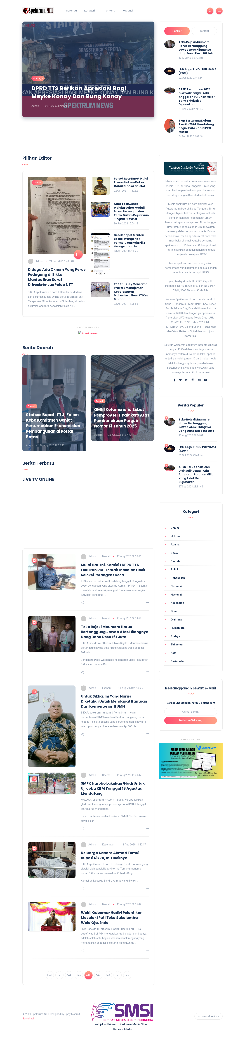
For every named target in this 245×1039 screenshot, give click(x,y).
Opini (174, 611)
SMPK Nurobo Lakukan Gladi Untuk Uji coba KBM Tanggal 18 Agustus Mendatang (113, 788)
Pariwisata (177, 661)
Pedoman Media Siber (134, 1024)
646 (88, 975)
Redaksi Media (122, 1029)
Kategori (89, 10)
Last (127, 975)
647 (98, 975)
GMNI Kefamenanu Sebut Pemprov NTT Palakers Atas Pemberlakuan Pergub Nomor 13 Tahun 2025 (121, 418)
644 (69, 975)
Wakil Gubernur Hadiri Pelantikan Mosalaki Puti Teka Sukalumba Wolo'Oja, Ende (112, 917)
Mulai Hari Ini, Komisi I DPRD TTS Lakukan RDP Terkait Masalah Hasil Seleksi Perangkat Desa (113, 569)
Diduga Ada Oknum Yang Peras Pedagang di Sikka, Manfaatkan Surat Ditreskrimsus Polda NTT (57, 277)
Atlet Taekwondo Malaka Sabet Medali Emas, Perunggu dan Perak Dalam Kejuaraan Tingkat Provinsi (131, 211)
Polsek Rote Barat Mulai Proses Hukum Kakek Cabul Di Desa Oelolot (131, 182)
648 (108, 975)
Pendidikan (178, 578)
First (49, 975)
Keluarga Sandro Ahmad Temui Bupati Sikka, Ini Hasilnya (110, 855)
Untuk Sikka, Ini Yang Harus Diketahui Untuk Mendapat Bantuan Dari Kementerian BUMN (114, 701)
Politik (175, 569)
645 (79, 975)
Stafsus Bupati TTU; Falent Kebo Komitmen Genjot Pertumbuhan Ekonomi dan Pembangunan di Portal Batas (53, 426)
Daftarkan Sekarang (190, 720)
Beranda (71, 10)
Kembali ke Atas (210, 1016)
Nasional (176, 594)
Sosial (174, 553)
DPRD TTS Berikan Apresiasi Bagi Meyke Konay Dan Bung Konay (78, 92)
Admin (35, 105)
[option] (54, 403)
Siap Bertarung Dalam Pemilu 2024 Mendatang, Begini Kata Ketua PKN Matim (197, 126)
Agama (175, 544)
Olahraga (38, 78)
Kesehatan (108, 844)
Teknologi (177, 644)
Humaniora (178, 627)
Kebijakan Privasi (105, 1024)
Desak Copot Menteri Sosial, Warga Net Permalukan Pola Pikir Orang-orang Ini (129, 240)
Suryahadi (28, 1018)
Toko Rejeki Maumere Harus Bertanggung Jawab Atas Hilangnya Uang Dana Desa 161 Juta (196, 47)
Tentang (109, 10)
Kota (173, 653)
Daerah (37, 182)
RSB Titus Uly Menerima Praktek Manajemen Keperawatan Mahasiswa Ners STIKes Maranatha (131, 291)
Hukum (175, 536)
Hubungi (128, 10)
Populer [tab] (177, 30)
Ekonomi (107, 688)
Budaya (175, 636)
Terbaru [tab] (204, 30)
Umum (175, 527)
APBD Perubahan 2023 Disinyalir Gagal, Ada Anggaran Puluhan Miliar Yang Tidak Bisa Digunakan (197, 96)
